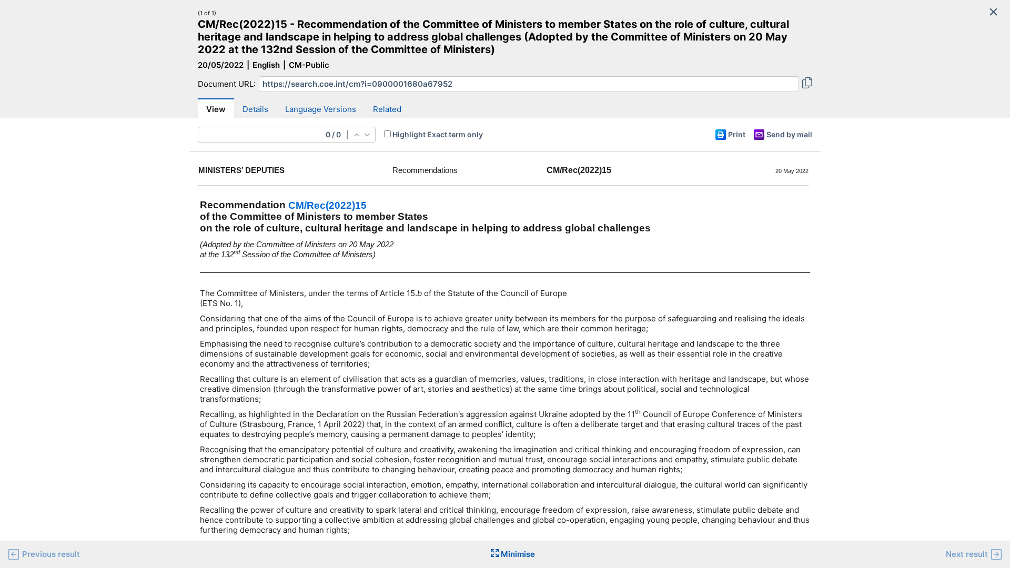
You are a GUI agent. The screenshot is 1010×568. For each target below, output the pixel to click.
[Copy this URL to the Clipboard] (807, 84)
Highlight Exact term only (437, 134)
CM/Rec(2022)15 (327, 205)
